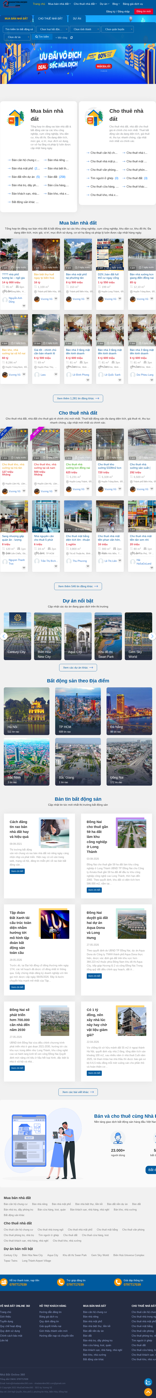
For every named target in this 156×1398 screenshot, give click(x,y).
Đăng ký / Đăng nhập (118, 11)
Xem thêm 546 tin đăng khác (75, 586)
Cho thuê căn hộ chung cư (105, 152)
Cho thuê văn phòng (105, 169)
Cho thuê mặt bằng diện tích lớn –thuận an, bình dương (78, 538)
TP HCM (50, 553)
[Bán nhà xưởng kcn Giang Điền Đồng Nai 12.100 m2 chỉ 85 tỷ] (142, 255)
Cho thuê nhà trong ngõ (137, 152)
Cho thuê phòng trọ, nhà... (137, 169)
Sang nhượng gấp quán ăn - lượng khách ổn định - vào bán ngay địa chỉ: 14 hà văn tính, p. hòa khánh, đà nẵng (14, 538)
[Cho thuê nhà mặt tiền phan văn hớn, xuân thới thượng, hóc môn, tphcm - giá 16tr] (110, 516)
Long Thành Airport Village (36, 1260)
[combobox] (52, 29)
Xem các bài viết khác (75, 1092)
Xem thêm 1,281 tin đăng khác (75, 398)
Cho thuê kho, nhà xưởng (105, 194)
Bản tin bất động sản (78, 799)
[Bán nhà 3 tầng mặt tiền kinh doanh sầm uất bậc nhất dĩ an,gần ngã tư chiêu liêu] (78, 330)
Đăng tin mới (144, 11)
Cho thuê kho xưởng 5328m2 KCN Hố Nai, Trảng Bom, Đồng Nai (109, 466)
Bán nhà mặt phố (26, 168)
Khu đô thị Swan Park (75, 1255)
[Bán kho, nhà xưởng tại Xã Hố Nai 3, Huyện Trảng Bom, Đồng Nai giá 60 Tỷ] (14, 330)
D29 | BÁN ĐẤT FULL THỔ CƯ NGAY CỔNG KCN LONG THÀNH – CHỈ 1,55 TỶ (108, 276)
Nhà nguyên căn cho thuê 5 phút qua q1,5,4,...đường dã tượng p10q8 (46, 538)
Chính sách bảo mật (11, 1335)
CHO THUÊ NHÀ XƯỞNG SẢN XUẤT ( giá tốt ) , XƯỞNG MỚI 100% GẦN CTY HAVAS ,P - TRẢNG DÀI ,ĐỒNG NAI (141, 466)
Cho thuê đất (137, 178)
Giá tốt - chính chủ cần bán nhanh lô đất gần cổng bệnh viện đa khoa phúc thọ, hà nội (45, 351)
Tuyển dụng (6, 1321)
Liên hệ (4, 1340)
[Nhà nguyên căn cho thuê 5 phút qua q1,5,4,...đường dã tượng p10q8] (46, 516)
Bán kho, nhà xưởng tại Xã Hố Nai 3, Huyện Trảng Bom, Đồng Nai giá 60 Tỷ (13, 351)
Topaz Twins (11, 1260)
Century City (11, 1255)
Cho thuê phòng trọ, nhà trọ (19, 1235)
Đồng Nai (62, 291)
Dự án (103, 3)
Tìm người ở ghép (104, 178)
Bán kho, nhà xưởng (58, 193)
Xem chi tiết (17, 871)
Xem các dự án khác (75, 667)
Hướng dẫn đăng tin (50, 1312)
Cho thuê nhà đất (84, 3)
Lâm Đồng (26, 483)
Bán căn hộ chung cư (26, 160)
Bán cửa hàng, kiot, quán (58, 185)
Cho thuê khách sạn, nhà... (137, 186)
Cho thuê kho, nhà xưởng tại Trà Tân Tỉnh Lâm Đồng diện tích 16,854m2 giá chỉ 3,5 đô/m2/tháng (14, 466)
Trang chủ (39, 3)
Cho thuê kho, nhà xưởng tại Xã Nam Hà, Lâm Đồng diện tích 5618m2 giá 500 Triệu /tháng (45, 466)
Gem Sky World (100, 1255)
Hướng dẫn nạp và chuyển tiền (56, 1335)
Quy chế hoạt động (10, 1326)
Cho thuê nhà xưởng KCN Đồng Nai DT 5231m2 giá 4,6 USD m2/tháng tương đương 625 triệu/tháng (78, 466)
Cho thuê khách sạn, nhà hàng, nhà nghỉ (26, 1240)
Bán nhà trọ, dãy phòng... (26, 185)
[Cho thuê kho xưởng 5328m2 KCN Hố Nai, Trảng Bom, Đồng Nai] (110, 445)
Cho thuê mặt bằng (137, 161)
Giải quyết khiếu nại (50, 1326)
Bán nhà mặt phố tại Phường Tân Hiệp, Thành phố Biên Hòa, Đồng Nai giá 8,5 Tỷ (77, 276)
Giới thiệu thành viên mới (53, 1331)
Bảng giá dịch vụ (133, 3)
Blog (115, 3)
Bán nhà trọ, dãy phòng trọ (18, 1209)
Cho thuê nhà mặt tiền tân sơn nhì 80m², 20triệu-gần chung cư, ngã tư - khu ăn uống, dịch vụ (141, 538)
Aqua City (52, 1255)
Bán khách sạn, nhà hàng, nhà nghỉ (89, 1209)
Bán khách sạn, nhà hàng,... (26, 193)
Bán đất (56, 176)
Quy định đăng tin (49, 1321)
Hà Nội (25, 291)
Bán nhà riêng (58, 160)
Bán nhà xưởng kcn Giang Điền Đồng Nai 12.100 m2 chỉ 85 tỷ (142, 276)
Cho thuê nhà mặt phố (105, 161)
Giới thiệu (5, 1316)
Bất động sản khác (26, 202)
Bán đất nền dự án (26, 176)
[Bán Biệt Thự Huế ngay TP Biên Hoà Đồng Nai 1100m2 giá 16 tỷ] (46, 255)
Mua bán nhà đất (58, 3)
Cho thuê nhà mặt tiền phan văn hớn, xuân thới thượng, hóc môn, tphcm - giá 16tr (109, 538)
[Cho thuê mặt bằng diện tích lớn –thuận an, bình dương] (78, 516)
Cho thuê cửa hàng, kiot (105, 186)
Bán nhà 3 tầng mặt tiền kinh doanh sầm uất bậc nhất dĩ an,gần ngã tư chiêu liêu (78, 351)
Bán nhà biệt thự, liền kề (89, 1204)
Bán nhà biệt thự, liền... (58, 168)
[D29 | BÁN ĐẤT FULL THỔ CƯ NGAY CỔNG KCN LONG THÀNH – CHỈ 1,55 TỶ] (110, 255)
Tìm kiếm (43, 36)
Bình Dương (88, 367)
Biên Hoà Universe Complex (128, 1255)
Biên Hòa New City (32, 1255)
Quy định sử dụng (10, 1331)
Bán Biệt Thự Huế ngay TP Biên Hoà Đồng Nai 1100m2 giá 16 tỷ (44, 276)
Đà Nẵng (27, 553)
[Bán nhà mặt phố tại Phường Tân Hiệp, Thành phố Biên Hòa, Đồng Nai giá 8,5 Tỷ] (78, 255)
